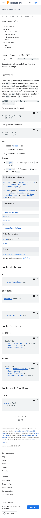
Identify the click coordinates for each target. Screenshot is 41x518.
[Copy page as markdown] (11, 59)
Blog (3, 457)
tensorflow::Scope (27, 182)
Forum (4, 460)
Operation (7, 220)
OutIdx (5, 239)
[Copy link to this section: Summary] (15, 75)
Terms (4, 502)
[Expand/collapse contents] (13, 26)
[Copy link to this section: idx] (6, 274)
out (4, 224)
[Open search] (30, 2)
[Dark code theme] (34, 113)
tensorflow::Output (12, 212)
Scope (15, 146)
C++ (33, 17)
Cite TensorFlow (7, 494)
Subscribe (33, 507)
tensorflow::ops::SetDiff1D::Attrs (14, 254)
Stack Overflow (7, 487)
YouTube (5, 471)
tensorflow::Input (18, 184)
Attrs (5, 243)
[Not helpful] (18, 21)
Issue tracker (6, 480)
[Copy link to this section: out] (7, 307)
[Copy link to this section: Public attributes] (23, 267)
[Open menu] (3, 2)
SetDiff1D (7, 182)
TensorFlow (5, 17)
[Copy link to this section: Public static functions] (30, 388)
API (13, 17)
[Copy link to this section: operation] (14, 291)
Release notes (7, 484)
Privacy (10, 502)
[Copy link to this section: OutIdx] (11, 395)
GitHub (4, 464)
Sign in (35, 3)
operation (7, 216)
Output (9, 163)
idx (4, 208)
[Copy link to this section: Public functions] (23, 326)
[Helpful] (15, 21)
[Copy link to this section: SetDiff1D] (13, 333)
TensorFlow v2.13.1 (11, 9)
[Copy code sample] (37, 113)
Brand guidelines (7, 491)
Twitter (4, 467)
